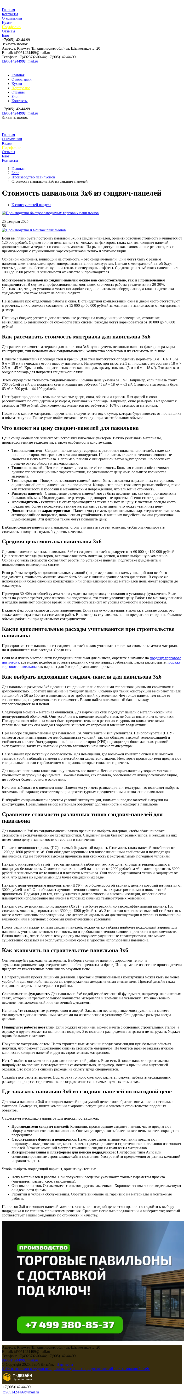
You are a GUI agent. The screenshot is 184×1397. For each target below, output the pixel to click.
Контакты (10, 14)
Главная (8, 10)
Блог (6, 35)
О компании (12, 18)
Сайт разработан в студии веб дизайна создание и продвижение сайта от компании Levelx (76, 1369)
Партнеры (65, 1364)
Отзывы (8, 31)
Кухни (7, 23)
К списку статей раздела (31, 205)
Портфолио (11, 27)
